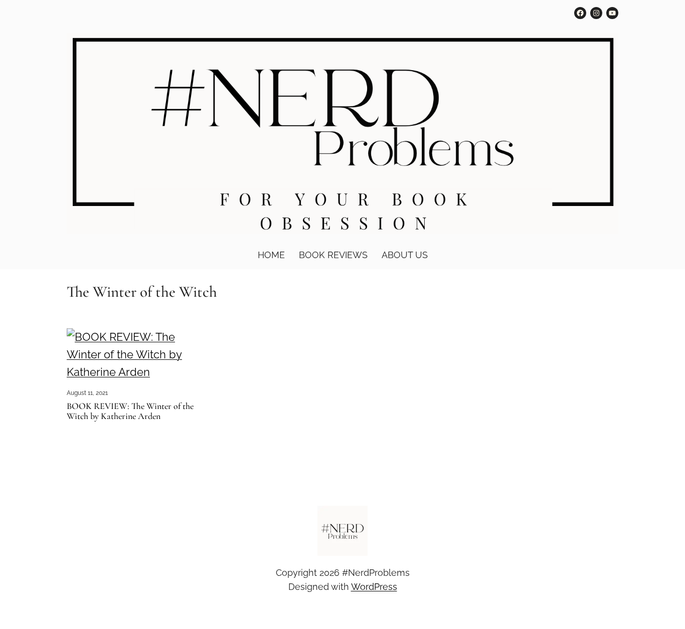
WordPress (374, 586)
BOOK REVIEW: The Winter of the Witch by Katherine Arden (130, 411)
